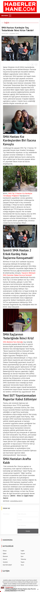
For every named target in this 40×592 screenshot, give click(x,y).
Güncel (5, 559)
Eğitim (4, 553)
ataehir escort (7, 584)
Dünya (5, 551)
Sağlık (6, 22)
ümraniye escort (15, 585)
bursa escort (6, 582)
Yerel (22, 565)
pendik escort (25, 584)
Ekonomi (5, 556)
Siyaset (23, 553)
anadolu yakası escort (9, 580)
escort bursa (13, 582)
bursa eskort (33, 580)
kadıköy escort (6, 585)
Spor (22, 556)
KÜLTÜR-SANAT (7, 565)
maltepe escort (16, 584)
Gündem (5, 562)
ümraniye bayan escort (22, 580)
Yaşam (22, 562)
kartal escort (33, 584)
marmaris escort (33, 585)
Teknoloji (23, 559)
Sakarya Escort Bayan (24, 582)
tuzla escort (34, 582)
